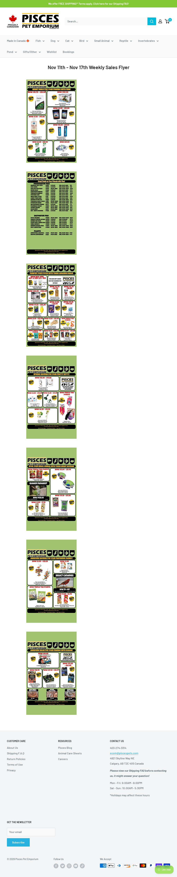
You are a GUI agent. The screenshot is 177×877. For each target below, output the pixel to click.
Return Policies (16, 759)
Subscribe (18, 842)
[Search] (151, 21)
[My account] (160, 21)
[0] (167, 21)
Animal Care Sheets (70, 753)
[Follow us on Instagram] (69, 865)
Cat (67, 40)
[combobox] (106, 21)
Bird (81, 40)
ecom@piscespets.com (124, 753)
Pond (10, 51)
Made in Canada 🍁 (18, 40)
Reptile (123, 40)
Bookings (68, 51)
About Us (12, 747)
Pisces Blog (65, 747)
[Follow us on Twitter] (62, 865)
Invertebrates (146, 40)
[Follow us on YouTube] (75, 865)
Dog (53, 40)
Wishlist (52, 51)
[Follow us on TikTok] (82, 865)
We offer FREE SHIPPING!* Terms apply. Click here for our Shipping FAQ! (88, 3)
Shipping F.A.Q (15, 753)
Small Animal (102, 40)
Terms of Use (15, 764)
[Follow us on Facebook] (56, 865)
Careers (63, 759)
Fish (38, 40)
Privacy (11, 770)
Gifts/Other (30, 51)
